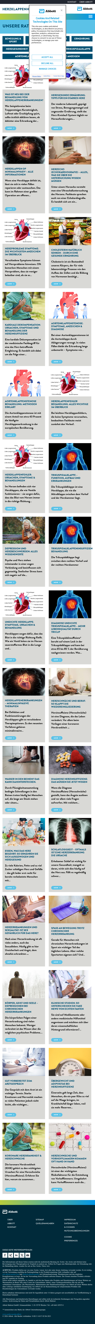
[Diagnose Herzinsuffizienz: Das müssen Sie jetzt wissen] (70, 773)
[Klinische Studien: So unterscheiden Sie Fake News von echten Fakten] (70, 997)
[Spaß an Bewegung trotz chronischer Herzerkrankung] (70, 922)
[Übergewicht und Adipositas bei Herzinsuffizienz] (70, 1075)
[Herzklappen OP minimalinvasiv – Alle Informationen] (23, 163)
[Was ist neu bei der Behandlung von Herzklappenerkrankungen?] (23, 88)
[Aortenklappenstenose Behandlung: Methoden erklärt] (23, 395)
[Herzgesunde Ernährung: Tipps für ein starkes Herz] (70, 89)
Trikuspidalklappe (78, 49)
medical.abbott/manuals (31, 1274)
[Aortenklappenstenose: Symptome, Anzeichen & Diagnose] (70, 318)
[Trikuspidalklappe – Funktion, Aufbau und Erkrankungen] (70, 469)
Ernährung (82, 38)
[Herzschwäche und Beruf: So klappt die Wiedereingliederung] (70, 695)
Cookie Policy (47, 76)
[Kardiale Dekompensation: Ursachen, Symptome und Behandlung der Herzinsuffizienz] (23, 319)
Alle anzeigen (70, 56)
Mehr (9, 128)
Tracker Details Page (58, 76)
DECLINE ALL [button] (47, 63)
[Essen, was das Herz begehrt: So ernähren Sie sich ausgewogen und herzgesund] (23, 845)
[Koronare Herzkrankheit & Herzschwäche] (23, 1150)
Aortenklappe (24, 56)
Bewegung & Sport (13, 40)
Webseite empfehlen (4, 1255)
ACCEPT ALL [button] (47, 57)
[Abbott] (85, 9)
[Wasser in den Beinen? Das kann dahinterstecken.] (23, 773)
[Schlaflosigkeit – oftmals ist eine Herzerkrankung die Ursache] (70, 844)
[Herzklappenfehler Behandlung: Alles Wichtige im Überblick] (70, 395)
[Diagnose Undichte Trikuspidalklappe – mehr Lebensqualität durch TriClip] (70, 617)
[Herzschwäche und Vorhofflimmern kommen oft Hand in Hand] (70, 1150)
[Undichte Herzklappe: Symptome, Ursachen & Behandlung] (23, 616)
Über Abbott (86, 2)
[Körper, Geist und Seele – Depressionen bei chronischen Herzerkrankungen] (23, 997)
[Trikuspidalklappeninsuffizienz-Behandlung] (70, 543)
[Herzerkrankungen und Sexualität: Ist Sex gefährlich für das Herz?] (23, 921)
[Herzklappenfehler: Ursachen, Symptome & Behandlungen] (23, 469)
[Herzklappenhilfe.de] (21, 9)
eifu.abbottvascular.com (10, 1274)
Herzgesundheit (17, 49)
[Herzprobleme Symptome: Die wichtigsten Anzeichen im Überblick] (23, 243)
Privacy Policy (36, 76)
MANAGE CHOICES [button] (47, 68)
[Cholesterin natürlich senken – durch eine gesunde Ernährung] (70, 244)
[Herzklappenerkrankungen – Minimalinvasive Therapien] (23, 695)
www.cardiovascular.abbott (11, 1314)
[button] (61, 10)
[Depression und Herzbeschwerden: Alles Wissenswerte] (23, 543)
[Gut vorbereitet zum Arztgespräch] (23, 1075)
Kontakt (72, 2)
